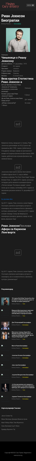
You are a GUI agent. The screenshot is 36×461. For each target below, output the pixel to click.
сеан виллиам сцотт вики (10, 426)
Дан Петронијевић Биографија (21, 322)
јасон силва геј (6, 416)
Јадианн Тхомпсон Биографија (21, 396)
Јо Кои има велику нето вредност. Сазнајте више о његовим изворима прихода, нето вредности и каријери (23, 386)
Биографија (17, 23)
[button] (30, 5)
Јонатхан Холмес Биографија (21, 355)
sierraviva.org (18, 455)
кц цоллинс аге (6, 199)
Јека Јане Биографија (19, 365)
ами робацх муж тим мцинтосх (12, 422)
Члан (23, 303)
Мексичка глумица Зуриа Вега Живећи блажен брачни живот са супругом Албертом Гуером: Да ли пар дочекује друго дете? (23, 334)
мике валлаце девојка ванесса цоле (14, 419)
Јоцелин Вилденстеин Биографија (22, 374)
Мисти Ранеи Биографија (19, 345)
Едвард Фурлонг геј (8, 429)
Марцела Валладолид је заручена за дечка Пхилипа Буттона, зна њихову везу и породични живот (22, 312)
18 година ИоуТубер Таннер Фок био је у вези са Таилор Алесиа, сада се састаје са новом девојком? (23, 299)
